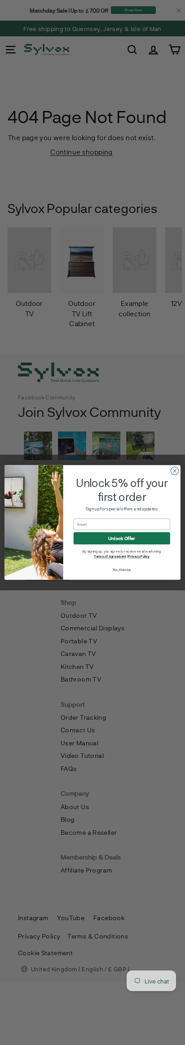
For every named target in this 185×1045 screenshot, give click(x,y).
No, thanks (122, 569)
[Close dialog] (175, 471)
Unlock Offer (121, 538)
